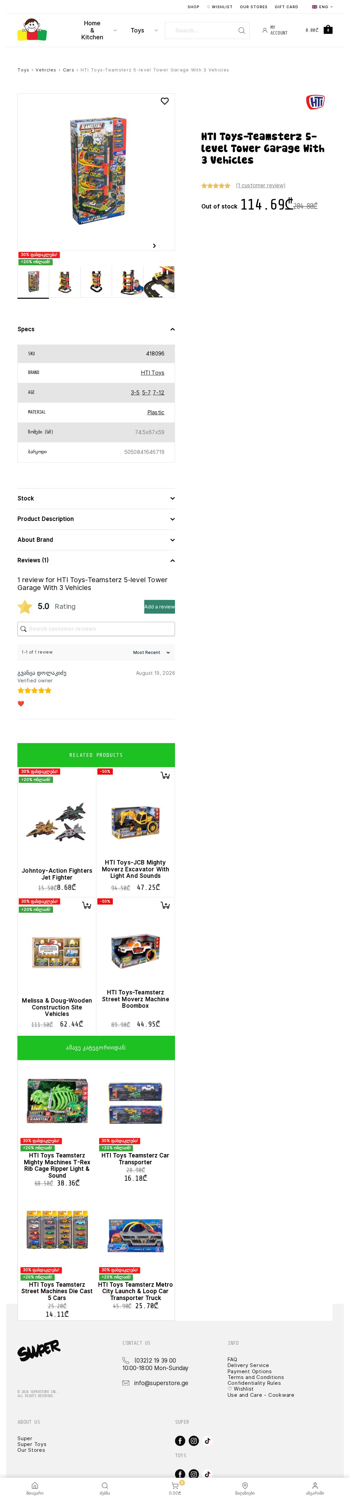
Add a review (159, 607)
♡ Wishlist (220, 7)
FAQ (233, 1359)
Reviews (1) (33, 560)
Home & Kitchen (92, 30)
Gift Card (287, 7)
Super (24, 1438)
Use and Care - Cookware (261, 1395)
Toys (137, 30)
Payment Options (250, 1371)
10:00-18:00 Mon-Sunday (155, 1368)
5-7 (146, 393)
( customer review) (260, 185)
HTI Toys (152, 373)
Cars (69, 70)
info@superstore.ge (161, 1383)
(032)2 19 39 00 (155, 1360)
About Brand (35, 540)
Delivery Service (248, 1365)
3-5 (135, 393)
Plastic (155, 412)
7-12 (158, 393)
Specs (26, 329)
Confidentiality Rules (254, 1383)
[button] (165, 775)
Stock (25, 498)
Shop (194, 7)
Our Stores (254, 7)
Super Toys (32, 1444)
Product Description (45, 519)
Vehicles (46, 70)
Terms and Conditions (256, 1377)
